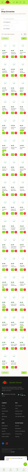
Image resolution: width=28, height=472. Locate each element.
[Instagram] (7, 443)
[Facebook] (3, 443)
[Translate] (17, 2)
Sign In (24, 470)
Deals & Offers (5, 436)
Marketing (4, 416)
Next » (24, 38)
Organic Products (6, 434)
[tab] (21, 34)
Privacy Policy (18, 434)
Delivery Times (19, 411)
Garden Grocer (15, 382)
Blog (3, 419)
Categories (4, 428)
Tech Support (18, 405)
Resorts (17, 425)
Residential (18, 428)
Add (4, 56)
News (3, 413)
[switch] (2, 34)
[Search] (13, 2)
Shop (4, 470)
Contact (4, 408)
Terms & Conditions (20, 431)
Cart (17, 470)
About (3, 405)
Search (10, 470)
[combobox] (7, 25)
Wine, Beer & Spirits (9, 34)
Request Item (18, 413)
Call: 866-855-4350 (19, 416)
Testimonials (5, 411)
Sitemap (17, 436)
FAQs (16, 408)
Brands (3, 431)
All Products (5, 425)
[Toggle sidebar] (2, 2)
